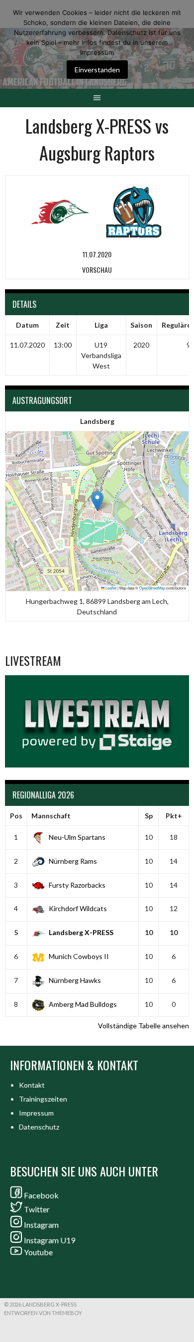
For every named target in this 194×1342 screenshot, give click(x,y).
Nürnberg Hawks (75, 980)
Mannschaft (51, 815)
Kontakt (32, 1085)
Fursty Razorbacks (77, 885)
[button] (97, 501)
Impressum (36, 1113)
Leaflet (110, 587)
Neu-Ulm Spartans (77, 837)
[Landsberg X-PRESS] (60, 210)
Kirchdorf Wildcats (78, 908)
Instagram (41, 1224)
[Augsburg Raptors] (134, 210)
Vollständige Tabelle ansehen (143, 1025)
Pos (16, 815)
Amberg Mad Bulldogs (83, 1004)
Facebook (41, 1195)
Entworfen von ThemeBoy (43, 1313)
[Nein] (182, 44)
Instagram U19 (49, 1240)
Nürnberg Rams (73, 861)
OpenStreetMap (152, 587)
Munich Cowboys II (79, 956)
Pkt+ (174, 815)
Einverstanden (97, 69)
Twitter (37, 1209)
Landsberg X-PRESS (81, 932)
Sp (149, 815)
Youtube (38, 1252)
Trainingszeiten (43, 1099)
